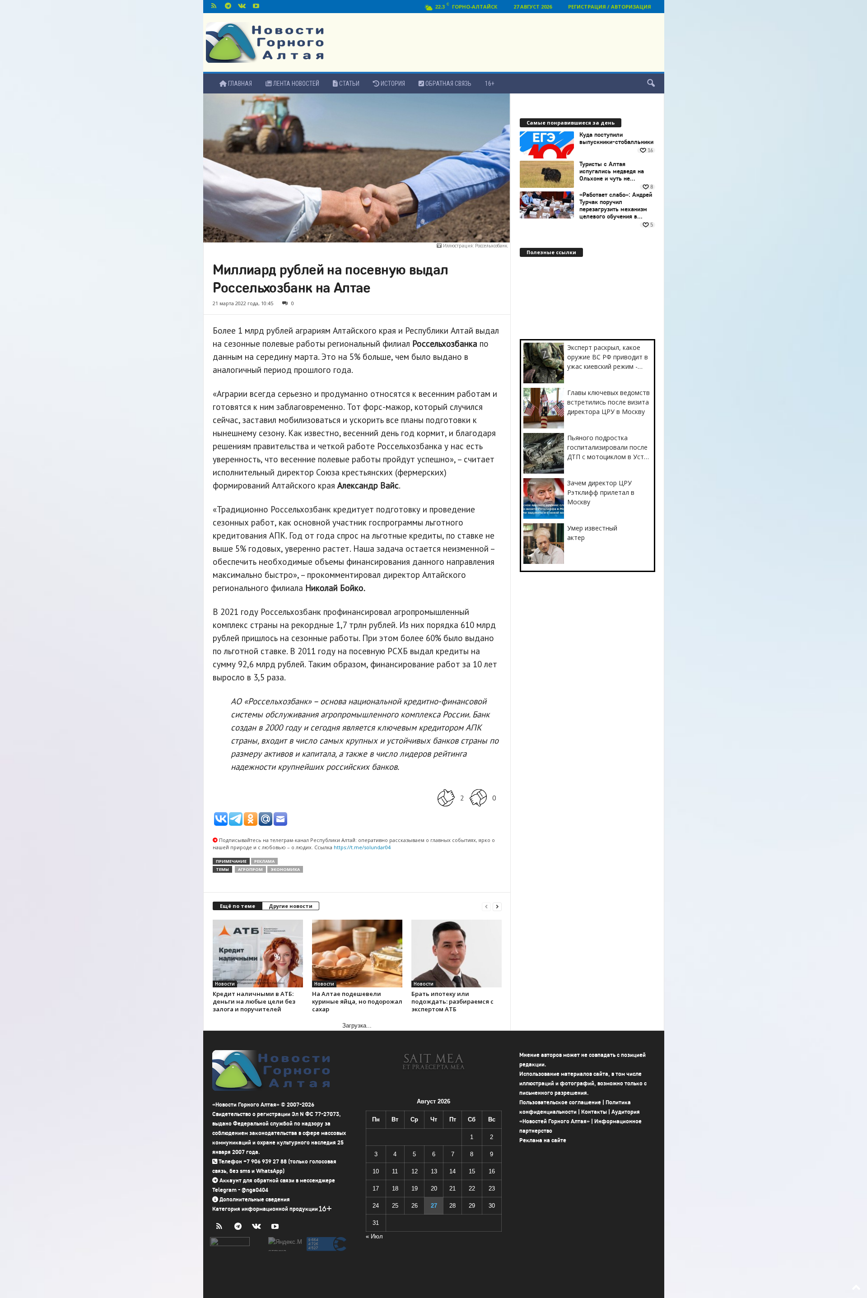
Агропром (250, 869)
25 (395, 1205)
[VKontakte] (242, 6)
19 (414, 1188)
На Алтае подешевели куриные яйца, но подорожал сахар (357, 1001)
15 (472, 1171)
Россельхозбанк (491, 245)
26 (414, 1205)
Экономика (285, 869)
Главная (239, 83)
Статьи (348, 83)
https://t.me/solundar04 (362, 847)
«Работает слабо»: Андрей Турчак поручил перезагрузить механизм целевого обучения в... (615, 205)
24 (376, 1205)
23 (492, 1188)
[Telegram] (228, 6)
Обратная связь (447, 83)
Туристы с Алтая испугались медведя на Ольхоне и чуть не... (611, 171)
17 (376, 1188)
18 (395, 1188)
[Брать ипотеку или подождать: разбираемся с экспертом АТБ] (456, 953)
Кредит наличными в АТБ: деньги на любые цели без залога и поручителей (254, 1001)
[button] (651, 83)
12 (414, 1171)
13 (434, 1171)
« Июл (374, 1236)
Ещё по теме (237, 906)
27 (434, 1205)
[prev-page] (486, 906)
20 (434, 1188)
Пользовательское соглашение (560, 1102)
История (392, 83)
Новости (225, 984)
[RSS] (214, 6)
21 (452, 1188)
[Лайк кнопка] (446, 797)
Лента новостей (295, 83)
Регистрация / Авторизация (609, 6)
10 (376, 1171)
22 (472, 1188)
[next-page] (497, 906)
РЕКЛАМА (264, 861)
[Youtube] (256, 6)
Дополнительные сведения (254, 1199)
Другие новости (290, 906)
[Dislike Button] (478, 797)
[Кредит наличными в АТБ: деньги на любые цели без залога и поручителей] (258, 953)
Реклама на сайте (542, 1140)
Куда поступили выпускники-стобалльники (616, 138)
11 (395, 1171)
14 (452, 1171)
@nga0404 (255, 1189)
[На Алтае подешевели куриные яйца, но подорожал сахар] (357, 953)
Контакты (594, 1111)
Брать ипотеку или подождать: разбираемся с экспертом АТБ (452, 1001)
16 (492, 1171)
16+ (489, 83)
